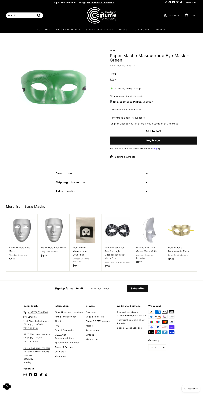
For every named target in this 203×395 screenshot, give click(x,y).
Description (63, 173)
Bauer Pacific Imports (122, 65)
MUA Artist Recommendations (64, 336)
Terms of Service (64, 347)
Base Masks (35, 206)
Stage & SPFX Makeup (99, 30)
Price (113, 73)
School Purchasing (65, 330)
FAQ (57, 325)
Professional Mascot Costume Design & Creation (132, 314)
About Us (59, 321)
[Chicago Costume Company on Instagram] (25, 374)
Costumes (43, 30)
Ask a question (65, 191)
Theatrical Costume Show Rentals (130, 321)
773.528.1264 (30, 328)
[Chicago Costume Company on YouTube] (35, 374)
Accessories (141, 30)
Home (112, 50)
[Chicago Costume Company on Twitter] (41, 374)
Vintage (161, 30)
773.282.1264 (30, 341)
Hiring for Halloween (65, 316)
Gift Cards (60, 351)
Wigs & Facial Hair (68, 30)
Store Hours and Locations (69, 312)
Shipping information (70, 182)
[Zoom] (53, 88)
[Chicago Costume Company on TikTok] (46, 374)
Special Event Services (67, 342)
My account (61, 356)
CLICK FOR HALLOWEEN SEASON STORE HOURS (36, 350)
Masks (123, 30)
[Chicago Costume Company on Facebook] (30, 374)
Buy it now (153, 140)
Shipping (114, 96)
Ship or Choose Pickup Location (133, 101)
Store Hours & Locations (100, 2)
